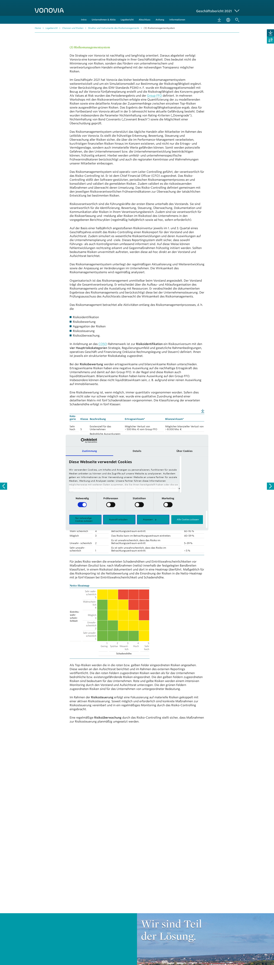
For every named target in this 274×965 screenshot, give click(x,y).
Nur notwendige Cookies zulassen (83, 519)
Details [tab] (137, 450)
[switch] (110, 504)
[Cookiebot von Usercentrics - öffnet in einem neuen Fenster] (83, 440)
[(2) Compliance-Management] (3, 486)
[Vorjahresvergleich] (270, 40)
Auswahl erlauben (118, 519)
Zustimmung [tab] (89, 450)
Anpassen (148, 519)
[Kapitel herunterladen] (270, 32)
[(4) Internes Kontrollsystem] (270, 486)
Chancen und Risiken (72, 28)
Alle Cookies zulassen (188, 519)
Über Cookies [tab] (184, 450)
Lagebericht (52, 28)
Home (38, 28)
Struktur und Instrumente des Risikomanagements (113, 28)
